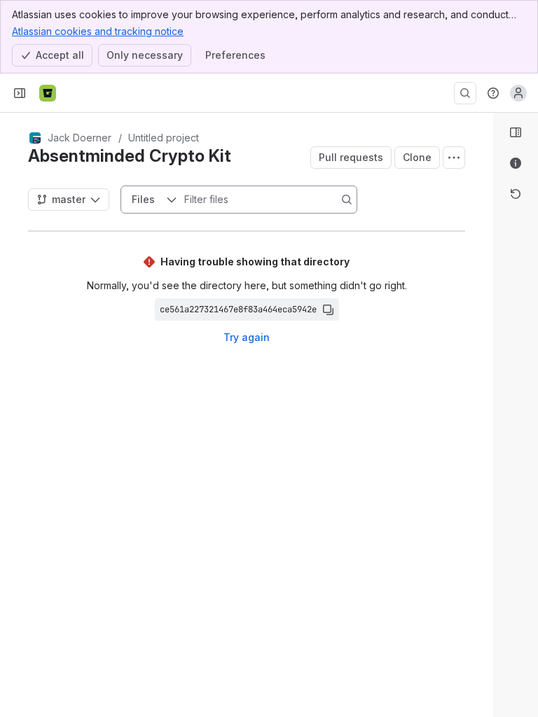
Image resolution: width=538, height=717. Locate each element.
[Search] (465, 93)
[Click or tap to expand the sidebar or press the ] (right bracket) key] (484, 477)
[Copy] (327, 309)
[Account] (518, 93)
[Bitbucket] (47, 93)
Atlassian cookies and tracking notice (98, 31)
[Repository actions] (454, 157)
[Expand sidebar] (19, 93)
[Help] (493, 93)
